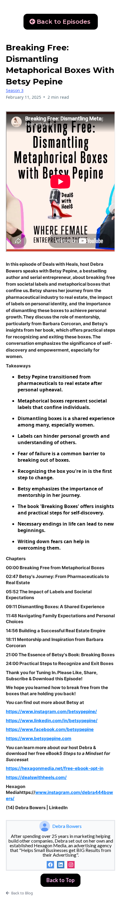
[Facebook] (50, 864)
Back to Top (60, 880)
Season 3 (14, 90)
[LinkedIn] (60, 864)
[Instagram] (71, 864)
